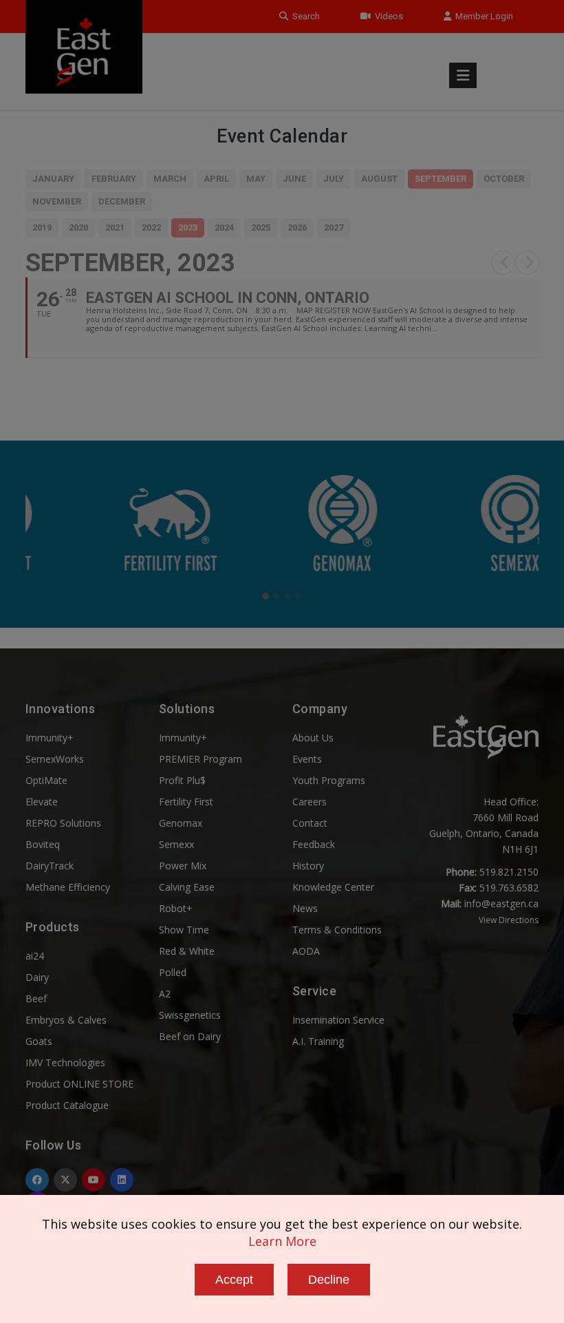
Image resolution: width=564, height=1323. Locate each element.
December (121, 201)
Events (307, 758)
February (113, 178)
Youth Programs (328, 780)
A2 (165, 993)
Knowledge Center (333, 886)
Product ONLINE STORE (79, 1083)
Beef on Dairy (190, 1036)
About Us (313, 737)
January (53, 178)
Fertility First (186, 801)
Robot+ (176, 908)
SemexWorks (54, 758)
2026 (297, 227)
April (216, 178)
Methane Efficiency (67, 886)
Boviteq (42, 844)
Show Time (184, 929)
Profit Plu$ (182, 780)
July (333, 178)
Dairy (37, 977)
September (440, 178)
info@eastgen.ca (501, 903)
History (308, 865)
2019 (42, 227)
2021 (114, 227)
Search (304, 16)
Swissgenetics (190, 1015)
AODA (306, 950)
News (305, 908)
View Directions (509, 920)
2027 (333, 227)
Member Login (482, 16)
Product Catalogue (67, 1105)
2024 (224, 227)
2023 (187, 227)
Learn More (282, 1241)
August (379, 178)
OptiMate (46, 780)
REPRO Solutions (63, 822)
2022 (151, 227)
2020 (78, 227)
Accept (234, 1280)
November (56, 201)
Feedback (313, 844)
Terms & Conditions (337, 929)
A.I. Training (318, 1041)
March (169, 178)
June (294, 178)
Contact (309, 822)
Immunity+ (49, 737)
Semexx (176, 844)
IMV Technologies (65, 1062)
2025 (260, 227)
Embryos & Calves (66, 1019)
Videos (387, 16)
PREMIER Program (200, 758)
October (504, 178)
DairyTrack (49, 865)
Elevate (41, 801)
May (255, 178)
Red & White (187, 950)
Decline (328, 1280)
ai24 (34, 955)
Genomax (180, 822)
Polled (172, 972)
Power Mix (182, 865)
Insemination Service (338, 1019)
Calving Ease (187, 886)
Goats (38, 1041)
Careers (309, 801)
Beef (36, 998)
